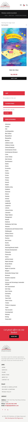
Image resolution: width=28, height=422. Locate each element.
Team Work (8, 298)
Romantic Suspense (10, 277)
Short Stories (8, 291)
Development (8, 161)
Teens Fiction (8, 300)
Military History (9, 233)
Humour (7, 198)
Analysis (7, 126)
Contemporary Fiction (10, 150)
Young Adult (8, 319)
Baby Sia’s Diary (14, 70)
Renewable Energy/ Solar (11, 273)
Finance (7, 177)
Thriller (7, 303)
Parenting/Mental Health (11, 247)
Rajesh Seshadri (9, 261)
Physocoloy (8, 254)
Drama (6, 166)
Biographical (8, 136)
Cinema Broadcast (9, 147)
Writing (7, 317)
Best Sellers (8, 133)
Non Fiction (8, 240)
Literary (7, 208)
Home (6, 15)
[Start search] (27, 5)
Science (7, 280)
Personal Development (11, 250)
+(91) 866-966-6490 (11, 403)
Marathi (7, 219)
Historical (7, 191)
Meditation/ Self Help (11, 224)
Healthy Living (9, 187)
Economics (8, 168)
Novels (7, 243)
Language (7, 201)
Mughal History (9, 236)
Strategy (7, 296)
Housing (7, 196)
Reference (7, 266)
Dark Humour (8, 159)
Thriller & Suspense (10, 305)
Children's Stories (9, 145)
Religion (7, 270)
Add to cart (14, 78)
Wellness (7, 314)
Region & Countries (10, 268)
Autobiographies (9, 131)
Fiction (7, 175)
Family (7, 170)
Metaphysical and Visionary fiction (14, 229)
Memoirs (7, 226)
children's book (9, 143)
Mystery (7, 238)
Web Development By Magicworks (14, 418)
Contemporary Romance (11, 152)
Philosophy (8, 252)
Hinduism (7, 189)
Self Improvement (10, 286)
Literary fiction (9, 210)
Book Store (11, 15)
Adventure (7, 124)
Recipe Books (8, 264)
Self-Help (7, 289)
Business (7, 140)
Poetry (7, 257)
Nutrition (7, 245)
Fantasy (7, 173)
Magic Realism (9, 215)
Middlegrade (8, 231)
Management (8, 217)
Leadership (8, 203)
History (7, 194)
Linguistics (8, 205)
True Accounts (8, 310)
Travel (6, 307)
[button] (24, 30)
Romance (7, 275)
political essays (9, 259)
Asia (6, 129)
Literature (7, 212)
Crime (6, 154)
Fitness (7, 180)
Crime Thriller (8, 156)
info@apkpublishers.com (12, 405)
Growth (7, 182)
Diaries (7, 163)
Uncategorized (9, 312)
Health (7, 184)
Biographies (8, 138)
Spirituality (8, 293)
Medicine (7, 222)
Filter (7, 113)
